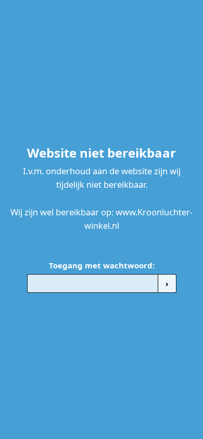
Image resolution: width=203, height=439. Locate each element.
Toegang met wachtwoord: (102, 265)
